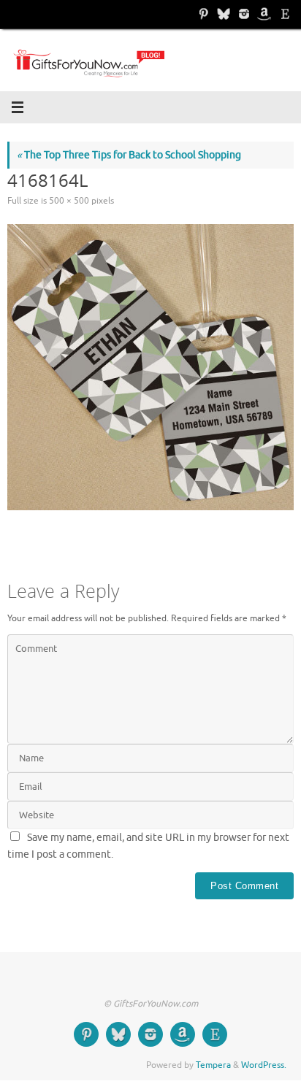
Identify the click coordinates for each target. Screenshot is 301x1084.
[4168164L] (150, 367)
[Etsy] (283, 14)
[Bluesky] (222, 14)
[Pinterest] (201, 14)
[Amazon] (263, 14)
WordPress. (263, 1065)
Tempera (213, 1065)
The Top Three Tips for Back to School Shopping (129, 155)
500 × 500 (69, 201)
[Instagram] (242, 14)
